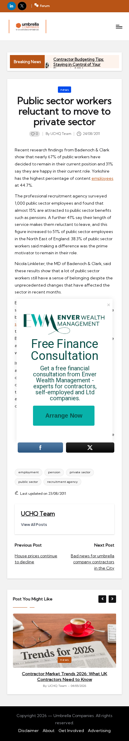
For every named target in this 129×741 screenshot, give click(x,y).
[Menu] (119, 26)
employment (28, 472)
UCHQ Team (38, 513)
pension (54, 472)
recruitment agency (62, 482)
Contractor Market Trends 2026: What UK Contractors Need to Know (64, 676)
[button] (34, 524)
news (64, 90)
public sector (28, 482)
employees (102, 178)
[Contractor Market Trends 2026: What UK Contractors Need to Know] (64, 641)
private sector (80, 472)
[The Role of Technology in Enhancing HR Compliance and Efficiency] (27, 26)
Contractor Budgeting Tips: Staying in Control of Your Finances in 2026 (78, 64)
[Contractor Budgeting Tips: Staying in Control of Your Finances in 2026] (47, 66)
